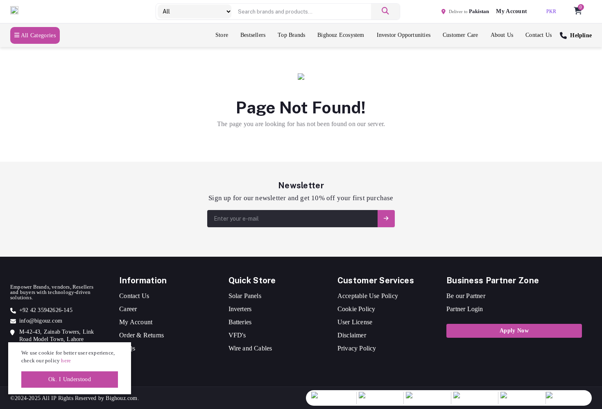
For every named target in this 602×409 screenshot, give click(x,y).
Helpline (581, 35)
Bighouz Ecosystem (340, 35)
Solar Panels (245, 295)
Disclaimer (351, 335)
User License (354, 322)
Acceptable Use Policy (367, 295)
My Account (135, 322)
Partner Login (464, 308)
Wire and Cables (250, 348)
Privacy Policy (356, 348)
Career (128, 308)
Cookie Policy (356, 308)
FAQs (127, 348)
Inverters (240, 308)
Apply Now (514, 331)
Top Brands (291, 35)
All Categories (37, 35)
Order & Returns (141, 335)
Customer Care (460, 35)
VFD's (237, 335)
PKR (551, 11)
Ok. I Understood (69, 379)
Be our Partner (465, 295)
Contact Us (538, 35)
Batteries (240, 322)
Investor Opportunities (403, 35)
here (66, 360)
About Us (502, 35)
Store (221, 35)
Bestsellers (252, 35)
